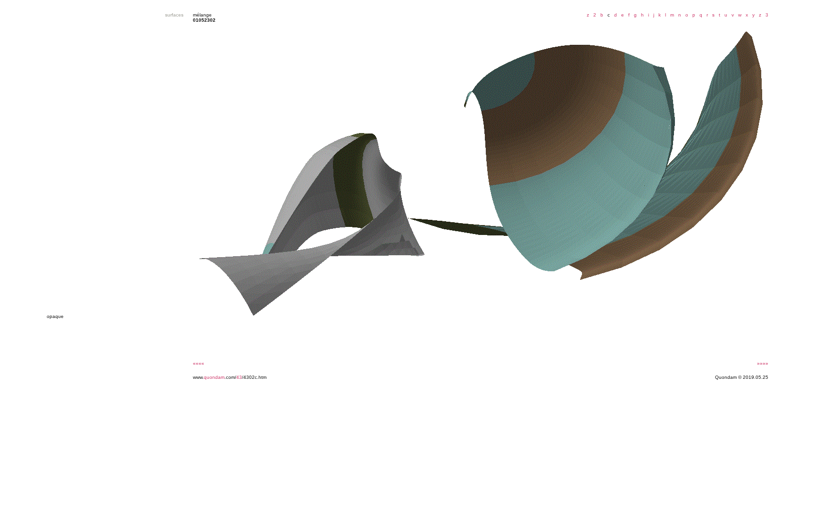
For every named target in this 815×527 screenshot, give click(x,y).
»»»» (762, 363)
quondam (214, 377)
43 (239, 377)
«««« (198, 363)
